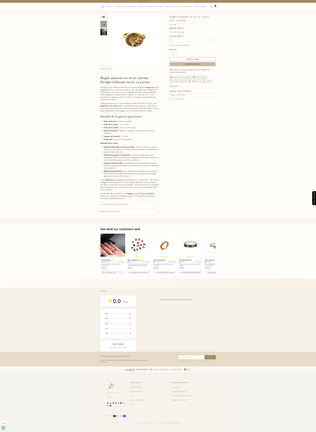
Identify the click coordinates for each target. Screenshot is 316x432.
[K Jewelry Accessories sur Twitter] (124, 403)
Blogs (132, 404)
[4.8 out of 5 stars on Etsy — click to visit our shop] (142, 369)
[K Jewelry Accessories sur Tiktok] (118, 403)
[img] (175, 32)
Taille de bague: (177, 36)
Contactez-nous (136, 391)
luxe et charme (140, 106)
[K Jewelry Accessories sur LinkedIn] (113, 403)
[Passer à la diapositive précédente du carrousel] (210, 285)
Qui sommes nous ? (136, 387)
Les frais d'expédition (188, 69)
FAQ (131, 396)
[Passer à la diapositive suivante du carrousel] (214, 285)
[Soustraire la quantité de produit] (171, 53)
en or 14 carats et (140, 193)
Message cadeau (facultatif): (181, 91)
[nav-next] (215, 252)
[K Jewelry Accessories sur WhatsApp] (108, 406)
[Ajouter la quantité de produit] (176, 53)
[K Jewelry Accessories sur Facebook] (108, 403)
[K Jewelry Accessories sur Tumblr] (121, 403)
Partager (175, 86)
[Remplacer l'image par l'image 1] (103, 17)
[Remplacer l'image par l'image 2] (103, 24)
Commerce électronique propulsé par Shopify (170, 422)
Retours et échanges (179, 391)
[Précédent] (145, 1)
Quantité (173, 49)
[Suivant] (170, 1)
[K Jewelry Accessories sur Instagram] (111, 403)
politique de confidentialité (182, 396)
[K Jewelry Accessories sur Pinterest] (116, 403)
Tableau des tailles (137, 400)
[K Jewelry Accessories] (102, 6)
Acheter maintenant (192, 64)
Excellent (130, 369)
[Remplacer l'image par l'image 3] (103, 32)
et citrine (119, 180)
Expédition (175, 387)
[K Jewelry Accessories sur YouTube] (111, 406)
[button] (118, 313)
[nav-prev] (100, 252)
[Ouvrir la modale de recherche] (211, 6)
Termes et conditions (179, 400)
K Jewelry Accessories (147, 422)
